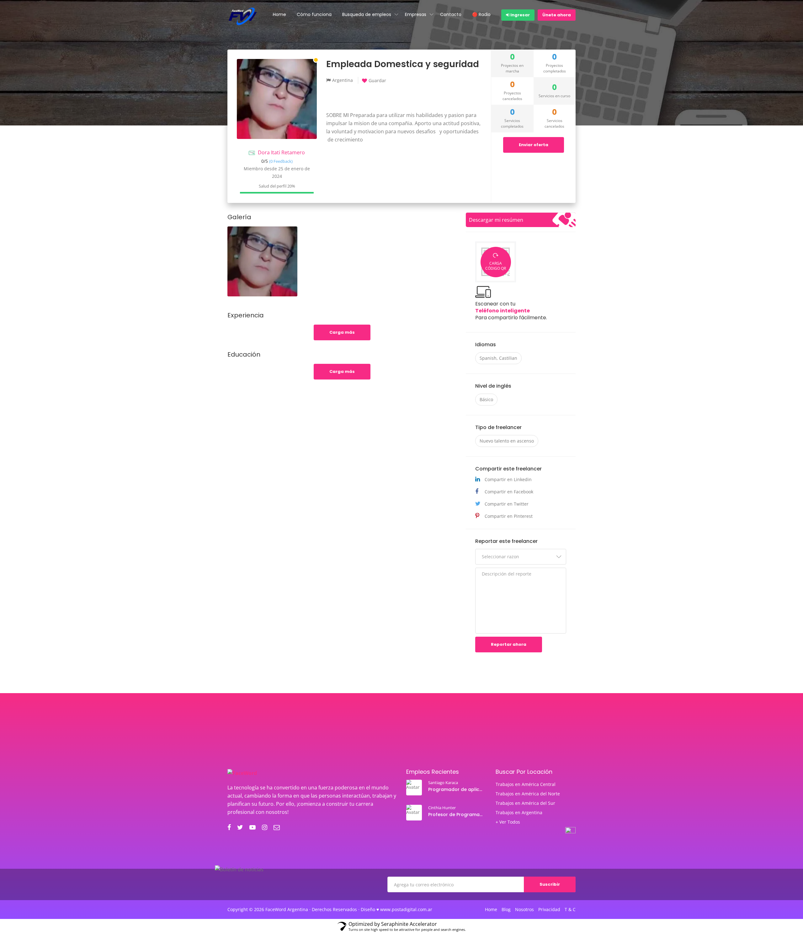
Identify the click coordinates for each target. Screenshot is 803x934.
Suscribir (550, 884)
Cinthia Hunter (442, 807)
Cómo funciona (314, 14)
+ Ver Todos (508, 822)
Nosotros (524, 909)
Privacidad (549, 909)
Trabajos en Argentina (519, 812)
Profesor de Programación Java (456, 814)
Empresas (415, 14)
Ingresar (519, 15)
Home (279, 14)
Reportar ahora (508, 644)
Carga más (342, 332)
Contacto (450, 14)
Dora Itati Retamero (281, 152)
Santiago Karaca (443, 782)
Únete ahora (556, 15)
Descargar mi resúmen (496, 219)
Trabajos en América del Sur (525, 803)
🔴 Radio (481, 14)
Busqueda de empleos (366, 14)
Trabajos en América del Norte (528, 793)
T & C (570, 909)
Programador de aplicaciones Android (456, 789)
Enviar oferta (533, 145)
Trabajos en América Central (526, 784)
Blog (506, 909)
